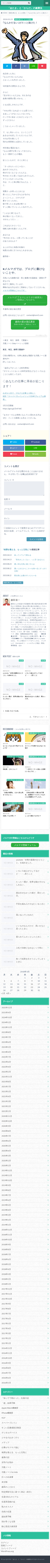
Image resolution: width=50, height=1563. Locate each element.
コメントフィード (9, 1548)
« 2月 (3, 993)
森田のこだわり (8, 1487)
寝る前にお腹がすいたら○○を (25, 575)
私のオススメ (7, 1506)
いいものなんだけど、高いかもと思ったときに (30, 927)
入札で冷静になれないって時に (29, 948)
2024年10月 (7, 1017)
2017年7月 (6, 1313)
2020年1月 (6, 1165)
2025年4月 (6, 1012)
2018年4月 (6, 1269)
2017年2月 (6, 1338)
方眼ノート (6, 1467)
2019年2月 (6, 1220)
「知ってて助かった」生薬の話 (15, 1398)
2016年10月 (7, 1358)
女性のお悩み (7, 1462)
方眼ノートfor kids (10, 1472)
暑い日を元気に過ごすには (24, 564)
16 (32, 984)
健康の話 (5, 1457)
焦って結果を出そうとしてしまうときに (30, 960)
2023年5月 (6, 1047)
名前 (7, 499)
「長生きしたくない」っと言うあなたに (29, 559)
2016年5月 (6, 1383)
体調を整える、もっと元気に (16, 549)
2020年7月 (6, 1136)
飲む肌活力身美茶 (9, 1526)
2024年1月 (6, 1022)
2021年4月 (6, 1096)
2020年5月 (6, 1146)
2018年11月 (7, 1234)
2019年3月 (6, 1215)
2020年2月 (6, 1160)
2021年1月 (6, 1111)
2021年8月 (6, 1081)
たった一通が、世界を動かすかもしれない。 (30, 883)
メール (8, 509)
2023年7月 (6, 1037)
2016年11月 (7, 1353)
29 (25, 990)
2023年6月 (6, 1042)
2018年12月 (7, 1229)
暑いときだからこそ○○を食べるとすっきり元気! (30, 569)
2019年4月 (6, 1210)
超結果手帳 (6, 1516)
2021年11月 (7, 1076)
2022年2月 (6, 1071)
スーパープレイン (9, 1423)
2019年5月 (6, 1205)
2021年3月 (6, 1101)
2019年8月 (6, 1190)
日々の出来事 (7, 1477)
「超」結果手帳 (8, 1403)
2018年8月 (6, 1249)
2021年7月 (6, 1086)
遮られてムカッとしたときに (28, 937)
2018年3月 (6, 1274)
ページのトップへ (41, 335)
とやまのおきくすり (10, 1437)
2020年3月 (6, 1155)
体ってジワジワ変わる (22, 555)
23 (32, 987)
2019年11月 (7, 1175)
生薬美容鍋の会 (8, 1502)
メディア (5, 1442)
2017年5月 (6, 1323)
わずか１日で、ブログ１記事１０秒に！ (19, 393)
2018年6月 (6, 1259)
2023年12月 (7, 1027)
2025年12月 (7, 1007)
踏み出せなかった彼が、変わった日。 (30, 894)
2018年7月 (6, 1254)
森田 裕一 (15, 600)
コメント (9, 480)
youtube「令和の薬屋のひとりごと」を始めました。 (30, 861)
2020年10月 (7, 1121)
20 (11, 987)
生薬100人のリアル (10, 1497)
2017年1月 (6, 1343)
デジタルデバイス (9, 1432)
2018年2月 (6, 1279)
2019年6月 (6, 1200)
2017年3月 (6, 1333)
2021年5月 (6, 1091)
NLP (3, 1418)
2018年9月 (6, 1244)
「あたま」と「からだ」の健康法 (25, 8)
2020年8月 (6, 1131)
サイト (7, 518)
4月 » (8, 993)
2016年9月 (6, 1363)
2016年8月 (6, 1368)
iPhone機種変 (7, 1413)
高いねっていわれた (24, 915)
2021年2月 (6, 1106)
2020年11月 (7, 1116)
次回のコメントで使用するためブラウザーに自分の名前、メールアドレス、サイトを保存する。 (24, 531)
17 (39, 984)
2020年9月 (6, 1126)
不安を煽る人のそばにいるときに (30, 904)
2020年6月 (6, 1141)
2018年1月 (6, 1284)
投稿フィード (7, 1545)
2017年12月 (7, 1289)
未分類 (4, 1482)
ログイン (5, 1542)
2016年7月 (6, 1373)
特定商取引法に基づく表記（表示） (17, 1492)
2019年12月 (7, 1170)
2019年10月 (7, 1180)
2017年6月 (6, 1318)
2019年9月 (6, 1185)
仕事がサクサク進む (10, 1447)
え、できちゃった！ (37, 717)
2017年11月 (7, 1294)
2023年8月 (6, 1032)
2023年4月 (6, 1052)
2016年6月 (6, 1378)
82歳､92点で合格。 (12, 711)
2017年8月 (6, 1308)
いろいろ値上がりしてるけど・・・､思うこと (27, 872)
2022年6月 (6, 1062)
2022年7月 (6, 1057)
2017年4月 (6, 1328)
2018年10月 (7, 1239)
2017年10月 (7, 1299)
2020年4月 (6, 1150)
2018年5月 (6, 1264)
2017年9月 (6, 1304)
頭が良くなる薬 (8, 1521)
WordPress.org (7, 1551)
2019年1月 (6, 1225)
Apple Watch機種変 (10, 1408)
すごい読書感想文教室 (11, 1427)
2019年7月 (6, 1195)
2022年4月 (6, 1067)
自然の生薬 (6, 1511)
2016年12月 (7, 1348)
